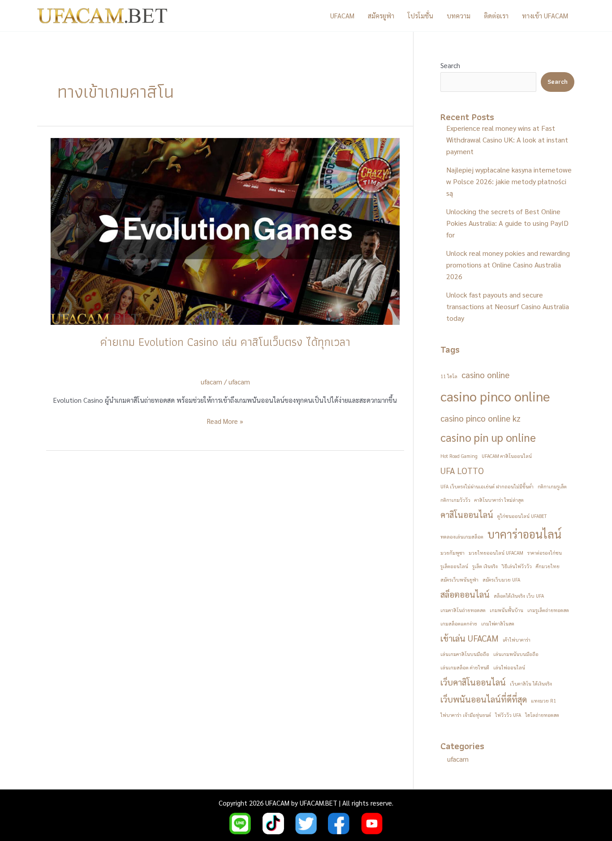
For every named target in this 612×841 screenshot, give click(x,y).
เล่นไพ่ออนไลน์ (509, 667)
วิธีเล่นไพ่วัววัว (517, 566)
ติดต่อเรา (496, 15)
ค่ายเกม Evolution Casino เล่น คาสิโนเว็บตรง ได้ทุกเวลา (225, 341)
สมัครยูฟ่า (381, 15)
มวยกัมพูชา (452, 553)
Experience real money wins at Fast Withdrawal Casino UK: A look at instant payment (507, 139)
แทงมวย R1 (543, 700)
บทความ (458, 15)
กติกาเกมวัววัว (455, 500)
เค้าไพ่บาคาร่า (516, 640)
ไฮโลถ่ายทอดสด (542, 715)
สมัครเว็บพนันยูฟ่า (459, 579)
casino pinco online (495, 396)
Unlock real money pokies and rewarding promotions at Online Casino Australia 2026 (508, 264)
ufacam (239, 381)
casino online (485, 374)
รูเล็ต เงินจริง (485, 566)
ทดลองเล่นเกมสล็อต (461, 536)
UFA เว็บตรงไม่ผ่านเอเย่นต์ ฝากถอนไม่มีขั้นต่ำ (487, 486)
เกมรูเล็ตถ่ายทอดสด (548, 610)
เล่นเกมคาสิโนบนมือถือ (464, 654)
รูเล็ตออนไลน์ (454, 566)
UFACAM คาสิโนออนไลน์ (507, 456)
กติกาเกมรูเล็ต (552, 486)
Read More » (225, 421)
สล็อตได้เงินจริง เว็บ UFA (519, 596)
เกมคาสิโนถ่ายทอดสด (463, 610)
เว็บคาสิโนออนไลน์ (473, 682)
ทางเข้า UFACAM (545, 15)
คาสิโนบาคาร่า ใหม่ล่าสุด (499, 500)
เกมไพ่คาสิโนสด (497, 623)
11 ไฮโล (448, 376)
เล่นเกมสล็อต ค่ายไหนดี (464, 667)
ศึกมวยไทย (548, 566)
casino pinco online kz (480, 418)
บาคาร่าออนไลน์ (524, 534)
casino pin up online (488, 437)
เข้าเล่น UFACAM (469, 638)
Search (450, 65)
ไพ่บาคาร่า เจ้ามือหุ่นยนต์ (465, 715)
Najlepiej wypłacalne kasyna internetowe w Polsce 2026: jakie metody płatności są (509, 181)
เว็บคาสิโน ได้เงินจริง (531, 683)
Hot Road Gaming (459, 456)
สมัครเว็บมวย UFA (501, 579)
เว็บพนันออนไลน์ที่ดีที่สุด (483, 699)
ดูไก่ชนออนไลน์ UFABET (522, 516)
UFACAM (342, 15)
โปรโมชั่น (420, 15)
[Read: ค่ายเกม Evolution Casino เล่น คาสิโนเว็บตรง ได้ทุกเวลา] (225, 230)
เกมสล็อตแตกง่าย (458, 623)
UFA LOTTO (462, 470)
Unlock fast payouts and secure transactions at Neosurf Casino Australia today (507, 306)
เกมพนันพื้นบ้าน (506, 610)
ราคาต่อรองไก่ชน (544, 553)
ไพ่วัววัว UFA (508, 715)
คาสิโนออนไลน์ (466, 514)
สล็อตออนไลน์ (465, 594)
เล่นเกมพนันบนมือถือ (516, 654)
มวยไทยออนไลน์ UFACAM (496, 553)
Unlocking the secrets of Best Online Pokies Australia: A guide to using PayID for (507, 223)
